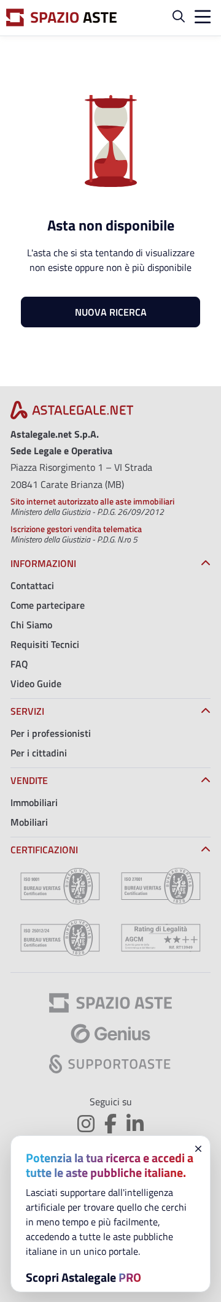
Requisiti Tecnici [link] (44, 644)
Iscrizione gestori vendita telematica (76, 528)
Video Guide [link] (35, 683)
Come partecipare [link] (47, 605)
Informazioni (43, 563)
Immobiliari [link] (34, 802)
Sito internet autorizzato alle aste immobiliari (92, 501)
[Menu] (200, 18)
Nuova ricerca (111, 312)
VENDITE (29, 780)
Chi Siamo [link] (31, 624)
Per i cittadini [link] (38, 752)
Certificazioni (44, 849)
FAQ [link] (19, 664)
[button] (179, 18)
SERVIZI (27, 711)
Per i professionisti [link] (50, 733)
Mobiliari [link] (29, 822)
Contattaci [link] (32, 585)
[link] (71, 413)
